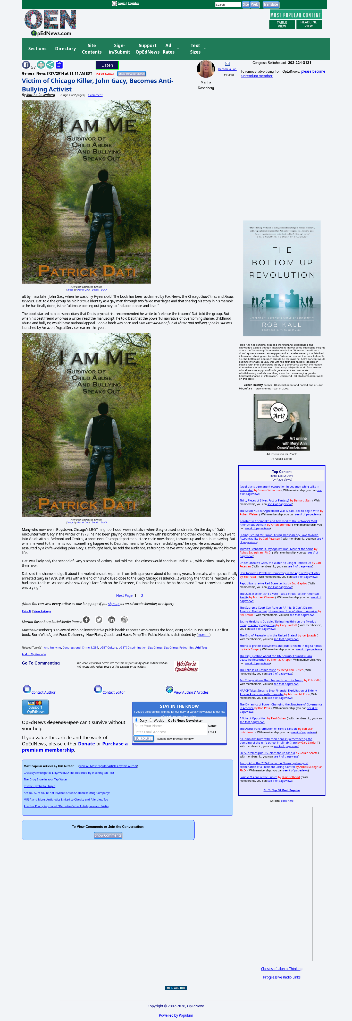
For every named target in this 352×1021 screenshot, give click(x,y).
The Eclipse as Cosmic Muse (258, 670)
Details (95, 289)
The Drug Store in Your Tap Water (45, 779)
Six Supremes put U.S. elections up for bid (267, 753)
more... (203, 634)
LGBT (94, 647)
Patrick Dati (83, 289)
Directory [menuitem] (65, 49)
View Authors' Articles (191, 692)
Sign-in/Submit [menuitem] (119, 48)
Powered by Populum (176, 1015)
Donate (86, 744)
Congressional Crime (76, 647)
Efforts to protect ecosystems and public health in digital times (281, 646)
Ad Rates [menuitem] (168, 48)
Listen (107, 65)
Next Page (124, 595)
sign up (114, 603)
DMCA (104, 289)
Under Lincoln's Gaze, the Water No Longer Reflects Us (275, 563)
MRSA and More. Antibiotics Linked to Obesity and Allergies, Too (66, 799)
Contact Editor (114, 692)
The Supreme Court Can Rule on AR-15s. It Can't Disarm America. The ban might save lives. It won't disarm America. (278, 609)
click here (287, 801)
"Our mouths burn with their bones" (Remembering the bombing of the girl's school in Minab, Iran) (276, 740)
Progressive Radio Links (281, 977)
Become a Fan (227, 69)
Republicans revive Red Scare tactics (263, 583)
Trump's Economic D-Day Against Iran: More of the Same (276, 549)
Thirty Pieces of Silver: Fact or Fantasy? (264, 500)
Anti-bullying (52, 647)
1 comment (95, 95)
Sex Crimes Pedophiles (179, 647)
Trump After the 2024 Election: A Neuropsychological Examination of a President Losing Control (274, 765)
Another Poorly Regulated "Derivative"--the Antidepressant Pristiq (66, 806)
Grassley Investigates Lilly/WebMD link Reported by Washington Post (69, 773)
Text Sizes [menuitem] (195, 48)
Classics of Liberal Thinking (282, 968)
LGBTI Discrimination (133, 647)
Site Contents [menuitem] (92, 48)
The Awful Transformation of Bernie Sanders (268, 728)
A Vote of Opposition (253, 718)
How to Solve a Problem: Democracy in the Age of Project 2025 (280, 573)
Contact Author (43, 692)
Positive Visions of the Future (258, 777)
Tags (201, 647)
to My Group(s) (34, 654)
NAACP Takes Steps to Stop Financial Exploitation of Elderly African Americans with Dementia (278, 692)
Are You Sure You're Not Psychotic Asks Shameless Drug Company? (67, 793)
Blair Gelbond (291, 777)
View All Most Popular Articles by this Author (108, 766)
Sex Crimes (155, 647)
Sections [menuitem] (37, 49)
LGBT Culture (108, 647)
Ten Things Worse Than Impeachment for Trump (271, 680)
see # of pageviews (279, 504)
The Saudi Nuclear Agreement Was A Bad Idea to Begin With (279, 511)
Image (70, 289)
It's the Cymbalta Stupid (39, 786)
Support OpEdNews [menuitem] (146, 48)
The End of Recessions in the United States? (268, 635)
